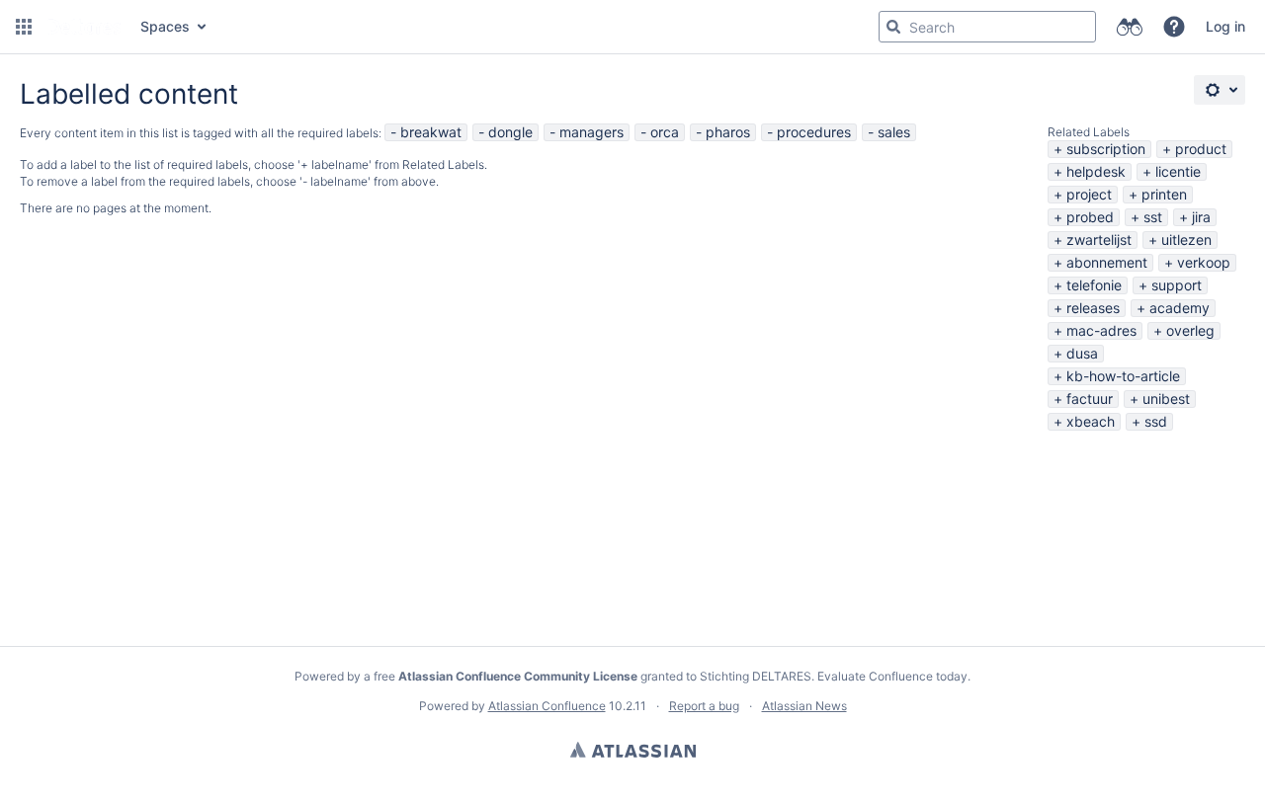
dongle (510, 131)
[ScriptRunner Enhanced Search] (1129, 26)
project (1089, 194)
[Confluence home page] (84, 26)
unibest (1166, 398)
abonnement (1106, 262)
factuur (1089, 398)
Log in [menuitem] (1225, 26)
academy (1179, 307)
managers (591, 131)
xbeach (1090, 421)
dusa (1082, 353)
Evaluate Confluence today (892, 676)
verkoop (1203, 262)
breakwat (431, 131)
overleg (1190, 330)
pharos (728, 131)
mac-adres (1101, 330)
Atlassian (633, 750)
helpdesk (1096, 171)
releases (1093, 307)
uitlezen (1186, 239)
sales (894, 131)
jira (1201, 216)
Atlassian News (804, 705)
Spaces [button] (165, 26)
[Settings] (1219, 90)
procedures (814, 131)
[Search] (893, 27)
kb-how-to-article (1123, 375)
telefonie (1094, 285)
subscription (1105, 148)
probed (1090, 216)
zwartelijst (1099, 239)
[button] (24, 26)
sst (1152, 216)
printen (1164, 194)
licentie (1178, 171)
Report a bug (704, 705)
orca (664, 131)
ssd (1155, 421)
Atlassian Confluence (547, 705)
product (1200, 148)
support (1176, 285)
